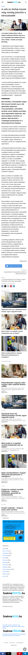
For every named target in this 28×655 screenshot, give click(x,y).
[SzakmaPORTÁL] (14, 2)
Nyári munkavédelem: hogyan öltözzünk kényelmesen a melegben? (11, 355)
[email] (14, 653)
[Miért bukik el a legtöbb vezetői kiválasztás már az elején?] (14, 322)
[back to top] (25, 649)
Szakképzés (5, 567)
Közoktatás (5, 560)
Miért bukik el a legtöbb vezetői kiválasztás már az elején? (12, 445)
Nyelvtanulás (5, 564)
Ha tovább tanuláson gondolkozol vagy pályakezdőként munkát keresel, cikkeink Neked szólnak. (13, 626)
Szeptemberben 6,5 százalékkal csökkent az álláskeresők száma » (15, 272)
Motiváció (5, 562)
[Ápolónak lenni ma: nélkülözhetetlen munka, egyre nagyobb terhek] (14, 300)
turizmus (4, 576)
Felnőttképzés (6, 553)
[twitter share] (5, 286)
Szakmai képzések (7, 569)
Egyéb (3, 379)
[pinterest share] (11, 286)
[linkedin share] (14, 286)
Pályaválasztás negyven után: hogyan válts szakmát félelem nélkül (13, 384)
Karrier (3, 6)
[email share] (8, 286)
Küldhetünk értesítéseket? (15, 266)
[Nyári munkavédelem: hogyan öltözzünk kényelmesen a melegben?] (14, 343)
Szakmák (3, 504)
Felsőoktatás (5, 555)
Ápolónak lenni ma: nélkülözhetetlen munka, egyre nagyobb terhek (14, 415)
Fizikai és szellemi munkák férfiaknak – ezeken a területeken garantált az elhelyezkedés (12, 492)
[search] (26, 2)
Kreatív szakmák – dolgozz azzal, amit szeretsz (12, 509)
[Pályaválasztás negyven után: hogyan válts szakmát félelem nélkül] (14, 371)
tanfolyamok (5, 573)
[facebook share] (2, 286)
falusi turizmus (6, 550)
